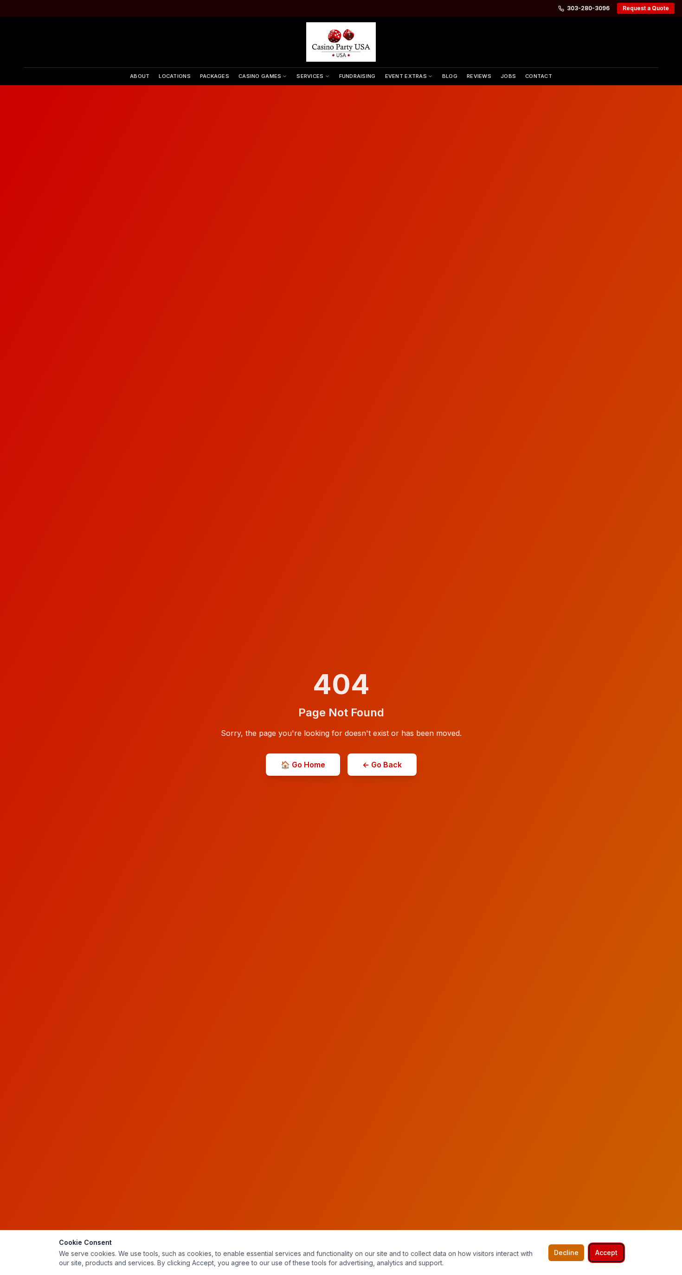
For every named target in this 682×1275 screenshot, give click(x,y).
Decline (566, 1252)
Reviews (479, 76)
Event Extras (406, 76)
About (139, 76)
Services (309, 76)
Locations (174, 76)
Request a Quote (646, 8)
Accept (606, 1252)
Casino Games (259, 76)
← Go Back (382, 764)
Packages (214, 76)
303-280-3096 (588, 8)
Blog (449, 76)
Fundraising (357, 76)
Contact (538, 76)
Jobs (508, 76)
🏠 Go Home (303, 764)
